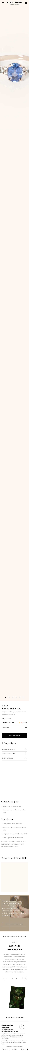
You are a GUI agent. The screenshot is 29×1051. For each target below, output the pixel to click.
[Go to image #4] (16, 697)
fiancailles (5, 705)
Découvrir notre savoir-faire (14, 924)
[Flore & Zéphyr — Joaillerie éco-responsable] (14, 3)
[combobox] (24, 1049)
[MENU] (3, 2)
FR (23, 1049)
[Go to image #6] (23, 697)
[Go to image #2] (9, 697)
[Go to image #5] (20, 697)
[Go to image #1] (5, 697)
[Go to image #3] (13, 697)
